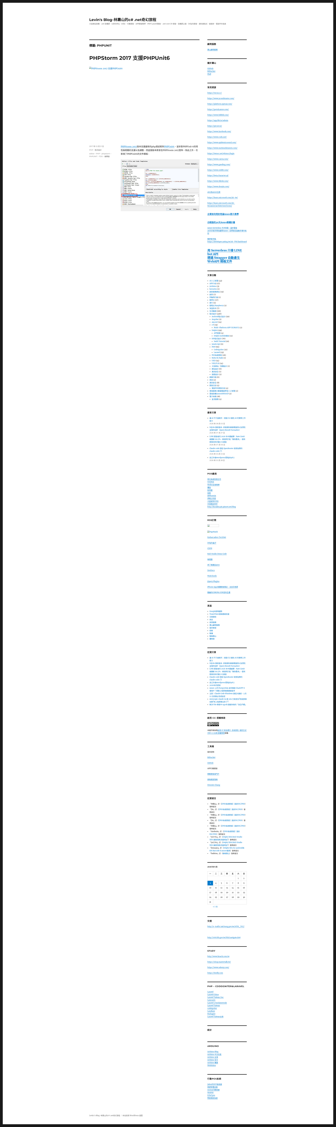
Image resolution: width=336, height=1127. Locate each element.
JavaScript (216, 344)
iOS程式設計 (216, 338)
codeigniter (212, 1008)
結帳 (211, 630)
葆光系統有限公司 (214, 479)
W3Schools (212, 576)
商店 (211, 619)
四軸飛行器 (213, 297)
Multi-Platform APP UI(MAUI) (226, 327)
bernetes (213, 289)
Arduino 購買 (212, 1063)
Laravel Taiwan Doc (215, 997)
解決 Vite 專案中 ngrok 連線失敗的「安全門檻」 (228, 704)
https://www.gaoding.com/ (218, 164)
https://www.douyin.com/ (218, 186)
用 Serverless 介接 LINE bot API (224, 252)
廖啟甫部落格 (212, 779)
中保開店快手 (212, 504)
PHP (91, 150)
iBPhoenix (211, 496)
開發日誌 (212, 385)
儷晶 (209, 487)
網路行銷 (212, 377)
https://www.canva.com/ (217, 159)
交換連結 (212, 617)
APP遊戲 (217, 333)
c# (213, 325)
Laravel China (213, 994)
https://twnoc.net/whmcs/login (220, 153)
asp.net (215, 322)
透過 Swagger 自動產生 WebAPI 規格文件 (223, 259)
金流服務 (215, 399)
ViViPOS (210, 482)
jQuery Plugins (213, 581)
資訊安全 (215, 372)
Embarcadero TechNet (216, 537)
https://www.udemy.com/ (218, 967)
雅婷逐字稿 (212, 239)
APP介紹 (212, 283)
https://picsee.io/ (214, 126)
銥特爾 (209, 490)
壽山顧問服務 (212, 50)
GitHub (210, 68)
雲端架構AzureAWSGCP (219, 394)
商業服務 (212, 622)
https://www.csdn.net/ (217, 137)
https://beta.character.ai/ (218, 175)
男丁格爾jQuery (213, 565)
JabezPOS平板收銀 (214, 1084)
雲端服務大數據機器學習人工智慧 (222, 391)
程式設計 (98, 150)
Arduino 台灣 (212, 1057)
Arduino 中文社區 (214, 1054)
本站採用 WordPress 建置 (132, 1115)
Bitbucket (211, 71)
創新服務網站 (214, 292)
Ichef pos (211, 1095)
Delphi (214, 330)
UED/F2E (215, 363)
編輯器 (107, 156)
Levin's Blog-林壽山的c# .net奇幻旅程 (122, 19)
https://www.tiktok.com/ (218, 181)
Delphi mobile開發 (221, 336)
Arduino (212, 286)
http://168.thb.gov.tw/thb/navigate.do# (224, 937)
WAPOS (210, 1092)
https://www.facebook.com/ (219, 131)
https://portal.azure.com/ (218, 109)
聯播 (211, 633)
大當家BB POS (213, 501)
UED (213, 361)
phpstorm (106, 154)
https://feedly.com (215, 973)
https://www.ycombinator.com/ (220, 98)
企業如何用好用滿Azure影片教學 (223, 214)
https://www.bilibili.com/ (218, 115)
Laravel (217, 352)
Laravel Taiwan (213, 1005)
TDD (101, 156)
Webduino (211, 1065)
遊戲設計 (215, 374)
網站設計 (215, 369)
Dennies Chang (213, 785)
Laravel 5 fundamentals (217, 1003)
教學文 (212, 300)
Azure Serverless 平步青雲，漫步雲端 (222, 228)
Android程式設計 (218, 316)
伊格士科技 (211, 498)
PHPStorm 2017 (129, 146)
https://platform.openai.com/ (219, 104)
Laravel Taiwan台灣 (215, 1017)
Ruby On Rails (217, 358)
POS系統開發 (217, 355)
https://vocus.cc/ (214, 93)
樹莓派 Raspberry (216, 305)
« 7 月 (215, 907)
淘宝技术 (212, 308)
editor (91, 154)
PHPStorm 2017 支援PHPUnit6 (129, 58)
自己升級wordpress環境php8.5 (221, 457)
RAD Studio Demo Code (217, 554)
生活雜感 (212, 311)
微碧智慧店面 (212, 1087)
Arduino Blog (212, 1052)
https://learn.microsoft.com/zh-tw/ (222, 197)
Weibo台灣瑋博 (213, 485)
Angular (215, 319)
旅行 (211, 303)
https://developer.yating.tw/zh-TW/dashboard (227, 242)
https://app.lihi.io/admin (217, 120)
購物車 (212, 639)
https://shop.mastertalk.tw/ (219, 962)
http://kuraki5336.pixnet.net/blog (221, 507)
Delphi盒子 (211, 543)
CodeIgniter (219, 350)
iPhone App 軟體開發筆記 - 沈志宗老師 (222, 587)
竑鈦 (209, 493)
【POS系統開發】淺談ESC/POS (233, 804)
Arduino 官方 (212, 1060)
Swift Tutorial (219, 341)
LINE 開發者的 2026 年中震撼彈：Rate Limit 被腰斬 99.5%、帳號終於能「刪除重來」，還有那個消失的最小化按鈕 (227, 439)
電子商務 (212, 396)
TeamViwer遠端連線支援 (219, 614)
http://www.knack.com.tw (218, 956)
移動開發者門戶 (213, 774)
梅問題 (209, 559)
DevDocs (211, 570)
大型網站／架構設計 (219, 366)
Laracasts (211, 1000)
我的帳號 (212, 628)
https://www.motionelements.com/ (222, 148)
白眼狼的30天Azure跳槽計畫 (221, 222)
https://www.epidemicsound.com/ (221, 142)
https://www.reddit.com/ (218, 170)
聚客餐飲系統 (212, 1098)
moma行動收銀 (213, 1090)
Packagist (211, 1014)
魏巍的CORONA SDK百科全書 (218, 592)
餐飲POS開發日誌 (218, 388)
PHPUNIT (93, 156)
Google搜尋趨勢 (215, 611)
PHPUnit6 (169, 146)
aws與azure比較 (213, 192)
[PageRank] (227, 531)
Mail (209, 74)
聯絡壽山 (212, 636)
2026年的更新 (215, 685)
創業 (211, 294)
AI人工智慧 (213, 281)
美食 (211, 380)
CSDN (209, 548)
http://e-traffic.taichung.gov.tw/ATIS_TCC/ (225, 926)
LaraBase (211, 1011)
